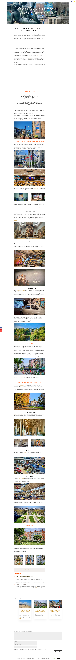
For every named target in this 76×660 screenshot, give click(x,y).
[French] (73, 1)
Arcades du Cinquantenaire (22, 385)
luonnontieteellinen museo (25, 243)
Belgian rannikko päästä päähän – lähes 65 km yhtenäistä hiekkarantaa (25, 612)
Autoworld (24, 452)
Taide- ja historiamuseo (18, 414)
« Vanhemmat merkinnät (22, 621)
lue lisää (20, 618)
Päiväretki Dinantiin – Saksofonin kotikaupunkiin (40, 611)
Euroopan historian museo (20, 290)
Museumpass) (38, 587)
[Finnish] (72, 1)
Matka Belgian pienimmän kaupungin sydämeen (55, 611)
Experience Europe (28, 116)
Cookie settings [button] (54, 658)
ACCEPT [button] (59, 658)
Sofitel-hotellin (21, 377)
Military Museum (21, 478)
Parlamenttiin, (35, 145)
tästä (30, 58)
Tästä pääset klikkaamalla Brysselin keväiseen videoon (29, 569)
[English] (71, 1)
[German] (74, 1)
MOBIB (38, 55)
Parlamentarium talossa (37, 188)
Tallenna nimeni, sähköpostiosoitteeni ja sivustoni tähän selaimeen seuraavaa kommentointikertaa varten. (30, 649)
